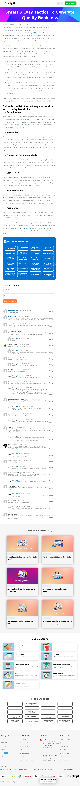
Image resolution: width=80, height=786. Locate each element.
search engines (8, 35)
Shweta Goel (12, 316)
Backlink (5, 25)
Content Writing (20, 683)
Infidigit (15, 338)
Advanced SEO (11, 586)
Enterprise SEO (19, 655)
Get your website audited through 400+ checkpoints (25, 647)
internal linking (8, 197)
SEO (16, 673)
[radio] (44, 782)
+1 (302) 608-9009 (48, 747)
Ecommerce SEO (58, 646)
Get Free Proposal (70, 3)
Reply (51, 311)
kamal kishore (13, 324)
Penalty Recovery (58, 673)
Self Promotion (11, 554)
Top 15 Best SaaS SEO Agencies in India (57, 557)
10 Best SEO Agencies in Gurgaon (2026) (57, 621)
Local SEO (56, 655)
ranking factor (30, 51)
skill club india (13, 310)
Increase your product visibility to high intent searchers (64, 647)
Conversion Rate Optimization (62, 664)
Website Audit (19, 646)
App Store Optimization (22, 664)
